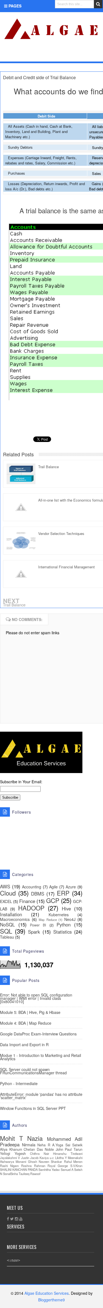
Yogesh (20, 1153)
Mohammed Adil (65, 1139)
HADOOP (31, 907)
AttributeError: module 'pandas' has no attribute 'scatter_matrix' (41, 1095)
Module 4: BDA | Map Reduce (25, 1023)
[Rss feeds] (95, 54)
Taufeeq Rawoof (29, 1173)
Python (64, 924)
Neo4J (70, 919)
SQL (6, 930)
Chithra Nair (39, 1153)
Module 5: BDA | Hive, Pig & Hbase (30, 1012)
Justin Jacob (29, 1157)
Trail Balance (14, 605)
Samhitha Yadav (49, 1169)
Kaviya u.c (47, 1157)
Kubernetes (59, 914)
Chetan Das (33, 1149)
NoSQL (7, 924)
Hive (66, 908)
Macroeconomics (15, 919)
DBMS (37, 893)
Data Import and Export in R (24, 1044)
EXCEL (6, 901)
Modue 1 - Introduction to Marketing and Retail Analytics (40, 1057)
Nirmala (28, 1144)
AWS (5, 886)
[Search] (98, 4)
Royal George (58, 1165)
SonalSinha (10, 1173)
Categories (20, 55)
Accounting (31, 886)
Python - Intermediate (19, 1083)
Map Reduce (48, 919)
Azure (71, 886)
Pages (14, 6)
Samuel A (67, 1169)
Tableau (7, 937)
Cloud (8, 892)
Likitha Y (61, 1157)
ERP (63, 892)
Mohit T (11, 1138)
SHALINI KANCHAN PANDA (19, 1169)
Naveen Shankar (50, 1161)
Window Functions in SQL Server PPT (33, 1108)
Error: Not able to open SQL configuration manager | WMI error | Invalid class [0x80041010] (36, 998)
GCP (52, 900)
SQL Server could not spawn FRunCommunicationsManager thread (33, 1071)
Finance (27, 901)
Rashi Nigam (9, 1165)
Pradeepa (10, 1144)
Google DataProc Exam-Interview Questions (38, 1034)
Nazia (35, 1138)
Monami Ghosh (26, 1161)
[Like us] (69, 54)
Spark (34, 931)
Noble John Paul (58, 1149)
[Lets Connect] (87, 54)
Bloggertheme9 (51, 1299)
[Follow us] (77, 54)
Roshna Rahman (33, 1165)
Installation (11, 914)
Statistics (62, 931)
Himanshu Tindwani (67, 1153)
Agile (53, 886)
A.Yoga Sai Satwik (67, 1144)
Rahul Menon (73, 1161)
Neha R (43, 1144)
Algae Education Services (6, 18)
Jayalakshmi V (10, 1157)
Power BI (38, 925)
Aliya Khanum (11, 1149)
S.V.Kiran (76, 1165)
